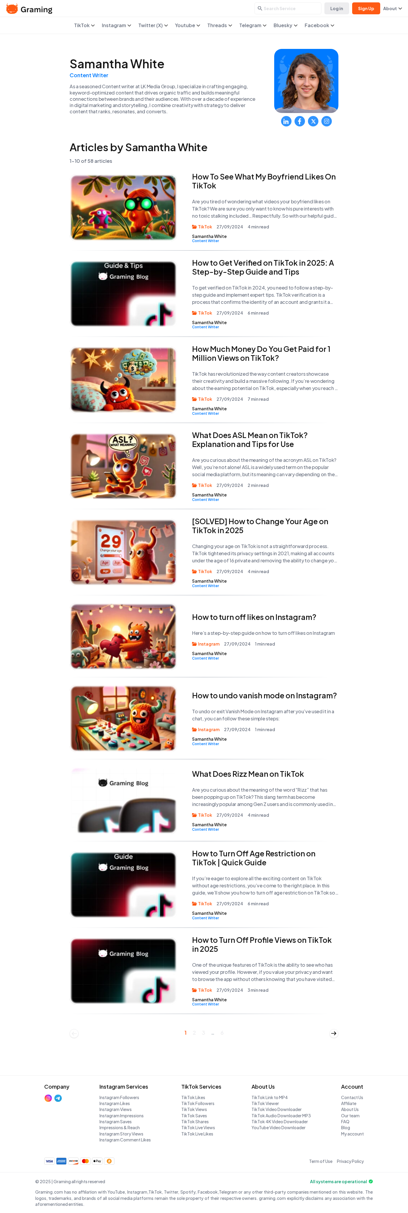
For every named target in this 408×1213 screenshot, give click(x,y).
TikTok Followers (197, 1103)
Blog (345, 1127)
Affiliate (348, 1103)
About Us (350, 1109)
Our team (350, 1115)
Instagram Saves (115, 1121)
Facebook (317, 25)
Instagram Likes (114, 1103)
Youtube (185, 25)
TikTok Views (194, 1109)
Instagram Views (115, 1109)
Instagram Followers (119, 1097)
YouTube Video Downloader (278, 1127)
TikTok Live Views (198, 1127)
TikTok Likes (193, 1097)
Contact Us (352, 1097)
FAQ (345, 1121)
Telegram (250, 25)
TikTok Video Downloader (276, 1109)
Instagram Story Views (121, 1133)
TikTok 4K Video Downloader (279, 1121)
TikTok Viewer (265, 1103)
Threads (217, 25)
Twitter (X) (150, 25)
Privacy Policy (350, 1161)
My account (352, 1133)
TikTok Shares (195, 1121)
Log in (336, 8)
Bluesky (283, 25)
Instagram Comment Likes (125, 1139)
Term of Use (320, 1161)
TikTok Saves (194, 1115)
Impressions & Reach (119, 1127)
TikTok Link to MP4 (269, 1097)
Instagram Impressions (121, 1115)
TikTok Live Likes (197, 1133)
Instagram (114, 25)
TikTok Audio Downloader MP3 (281, 1115)
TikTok (82, 25)
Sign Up (366, 8)
